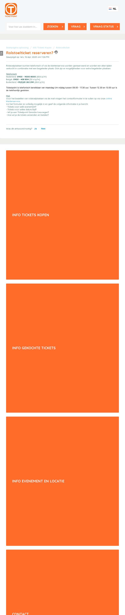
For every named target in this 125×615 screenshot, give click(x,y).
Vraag (75, 26)
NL (114, 8)
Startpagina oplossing (17, 47)
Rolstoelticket (63, 47)
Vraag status (103, 26)
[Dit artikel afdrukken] (56, 52)
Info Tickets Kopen (42, 47)
